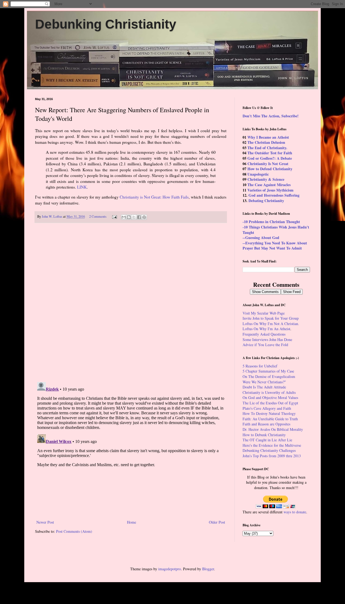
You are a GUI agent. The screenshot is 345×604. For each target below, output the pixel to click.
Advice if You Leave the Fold (265, 344)
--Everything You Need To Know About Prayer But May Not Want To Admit (275, 245)
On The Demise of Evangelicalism (269, 376)
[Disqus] (130, 302)
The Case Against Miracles (269, 184)
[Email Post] (114, 216)
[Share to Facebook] (139, 217)
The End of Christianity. (267, 148)
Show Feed (292, 292)
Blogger (208, 568)
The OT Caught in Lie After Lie (267, 439)
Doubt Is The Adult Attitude (264, 387)
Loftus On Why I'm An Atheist (266, 328)
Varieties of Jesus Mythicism (270, 190)
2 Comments (97, 216)
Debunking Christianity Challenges (269, 450)
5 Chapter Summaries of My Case (268, 371)
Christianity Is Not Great (267, 163)
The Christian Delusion (266, 142)
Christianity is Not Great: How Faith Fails (154, 197)
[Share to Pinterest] (144, 217)
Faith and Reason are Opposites (266, 423)
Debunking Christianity (105, 24)
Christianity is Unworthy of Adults (269, 392)
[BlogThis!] (129, 217)
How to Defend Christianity (269, 169)
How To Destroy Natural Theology (269, 413)
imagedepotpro (169, 568)
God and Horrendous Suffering (274, 195)
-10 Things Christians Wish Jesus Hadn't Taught (276, 229)
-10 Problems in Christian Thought (271, 221)
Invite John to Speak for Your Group (271, 318)
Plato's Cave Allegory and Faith (267, 408)
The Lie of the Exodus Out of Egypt (270, 402)
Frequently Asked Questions (264, 334)
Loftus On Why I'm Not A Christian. (271, 323)
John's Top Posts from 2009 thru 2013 (272, 455)
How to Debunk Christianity (264, 434)
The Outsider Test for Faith (269, 153)
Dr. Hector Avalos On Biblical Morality (273, 429)
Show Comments (265, 292)
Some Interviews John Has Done (267, 339)
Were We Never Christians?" (264, 381)
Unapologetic (258, 174)
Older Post (217, 522)
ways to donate (295, 511)
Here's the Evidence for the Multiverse (272, 445)
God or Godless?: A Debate (269, 158)
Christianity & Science (265, 179)
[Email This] (123, 217)
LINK (82, 187)
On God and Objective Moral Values (270, 397)
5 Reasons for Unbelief (260, 365)
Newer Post (45, 522)
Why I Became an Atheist (268, 137)
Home (131, 522)
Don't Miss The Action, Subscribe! (271, 116)
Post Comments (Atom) (74, 531)
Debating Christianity (266, 200)
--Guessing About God (261, 237)
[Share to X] (134, 217)
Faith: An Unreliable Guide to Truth (270, 418)
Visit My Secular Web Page (264, 313)
